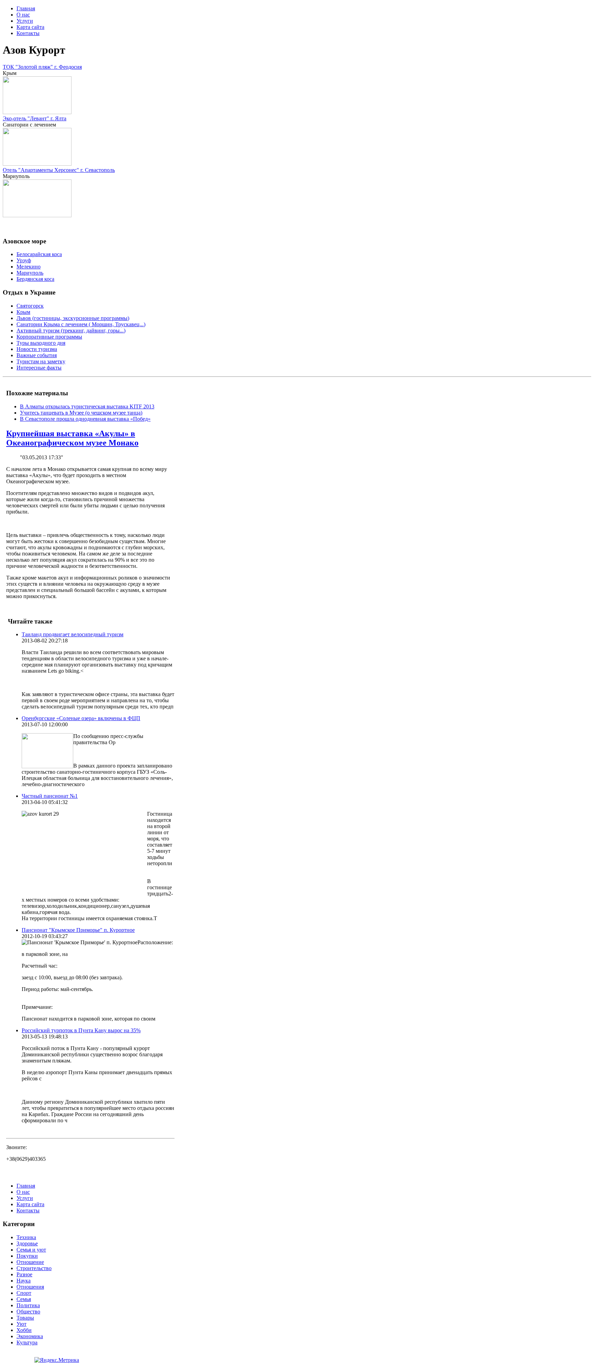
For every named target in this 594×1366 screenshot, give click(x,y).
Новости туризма (36, 349)
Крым (23, 312)
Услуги (24, 21)
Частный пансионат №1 (50, 796)
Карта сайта (30, 27)
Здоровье (27, 1243)
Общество (28, 1311)
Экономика (29, 1336)
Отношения (30, 1287)
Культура (26, 1342)
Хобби (24, 1330)
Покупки (27, 1256)
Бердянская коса (35, 279)
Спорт (23, 1293)
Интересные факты (39, 368)
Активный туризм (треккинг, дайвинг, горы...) (70, 330)
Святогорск (30, 306)
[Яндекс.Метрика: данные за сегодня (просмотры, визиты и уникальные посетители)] (56, 1360)
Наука (23, 1281)
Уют (21, 1324)
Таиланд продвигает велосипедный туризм (72, 634)
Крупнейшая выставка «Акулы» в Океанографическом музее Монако (72, 438)
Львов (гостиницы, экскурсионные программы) (72, 318)
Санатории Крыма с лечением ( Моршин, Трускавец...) (80, 324)
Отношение (30, 1262)
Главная (25, 8)
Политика (28, 1305)
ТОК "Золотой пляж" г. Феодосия (42, 67)
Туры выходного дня (40, 343)
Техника (26, 1237)
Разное (24, 1274)
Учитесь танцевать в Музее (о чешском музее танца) (81, 413)
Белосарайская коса (39, 254)
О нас (23, 15)
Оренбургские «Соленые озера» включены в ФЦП (81, 718)
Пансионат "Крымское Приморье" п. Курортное (78, 930)
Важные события (36, 355)
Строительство (34, 1268)
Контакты (28, 33)
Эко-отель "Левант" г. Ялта (34, 118)
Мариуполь (29, 273)
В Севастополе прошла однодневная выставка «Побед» (85, 419)
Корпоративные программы (49, 337)
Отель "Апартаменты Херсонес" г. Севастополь (59, 170)
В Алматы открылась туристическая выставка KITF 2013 (87, 406)
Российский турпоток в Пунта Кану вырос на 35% (81, 1030)
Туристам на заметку (40, 361)
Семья (23, 1299)
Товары (25, 1318)
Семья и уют (31, 1250)
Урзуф (23, 260)
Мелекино (28, 266)
